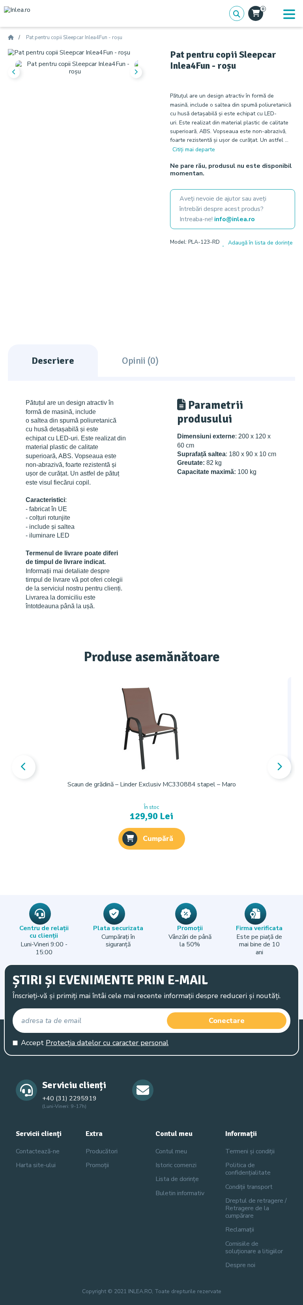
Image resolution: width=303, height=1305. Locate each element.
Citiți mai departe (193, 149)
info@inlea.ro (234, 219)
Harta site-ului (36, 1165)
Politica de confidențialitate (248, 1169)
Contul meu (171, 1151)
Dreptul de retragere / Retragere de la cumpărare (256, 1208)
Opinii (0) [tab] (140, 361)
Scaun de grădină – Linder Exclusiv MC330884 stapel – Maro (151, 784)
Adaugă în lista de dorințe (260, 242)
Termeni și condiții (250, 1151)
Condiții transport (249, 1187)
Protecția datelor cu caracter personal (107, 1042)
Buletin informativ (179, 1193)
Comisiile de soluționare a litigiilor (254, 1247)
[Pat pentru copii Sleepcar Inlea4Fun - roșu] (69, 52)
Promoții (97, 1165)
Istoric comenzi (175, 1165)
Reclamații (239, 1229)
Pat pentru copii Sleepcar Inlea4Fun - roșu (74, 38)
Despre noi (240, 1265)
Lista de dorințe (177, 1179)
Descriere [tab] (53, 361)
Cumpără (158, 838)
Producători (102, 1151)
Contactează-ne (38, 1151)
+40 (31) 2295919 (69, 1098)
